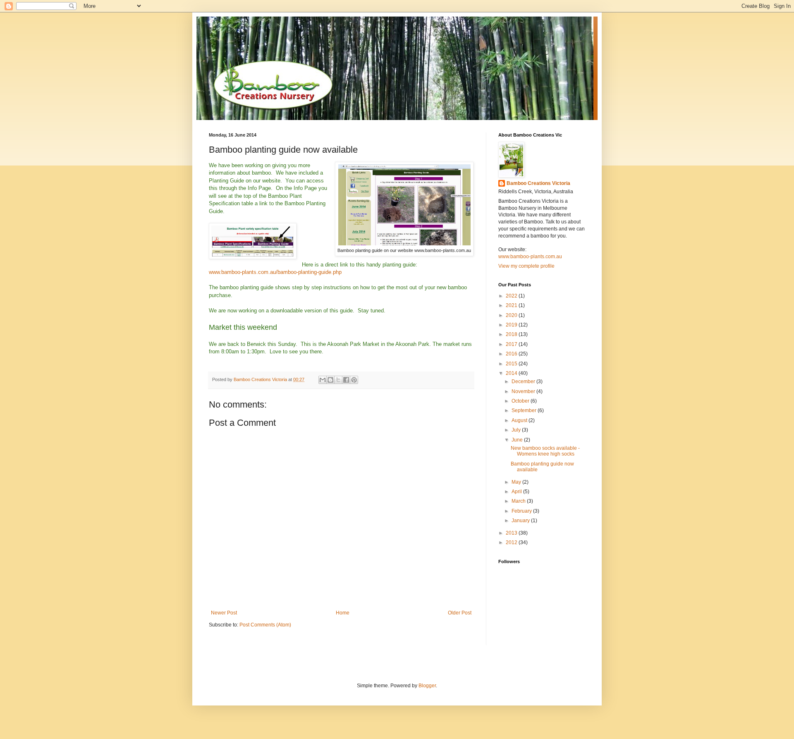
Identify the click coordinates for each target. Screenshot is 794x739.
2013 (512, 533)
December (524, 381)
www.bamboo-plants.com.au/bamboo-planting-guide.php (275, 272)
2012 (512, 542)
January (521, 520)
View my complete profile (526, 266)
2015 (512, 364)
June (518, 440)
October (521, 401)
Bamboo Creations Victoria (538, 183)
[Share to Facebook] (346, 380)
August (520, 420)
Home (342, 613)
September (525, 410)
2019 (512, 325)
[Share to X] (338, 380)
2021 (512, 305)
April (517, 491)
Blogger (427, 686)
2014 (512, 373)
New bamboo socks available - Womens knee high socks (545, 451)
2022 (512, 296)
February (522, 511)
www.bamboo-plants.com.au (530, 256)
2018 (512, 334)
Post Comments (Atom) (265, 625)
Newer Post (224, 613)
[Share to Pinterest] (354, 380)
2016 (512, 354)
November (524, 391)
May (517, 482)
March (519, 501)
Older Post (459, 613)
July (517, 430)
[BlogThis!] (330, 380)
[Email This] (322, 380)
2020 (512, 315)
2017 (512, 344)
